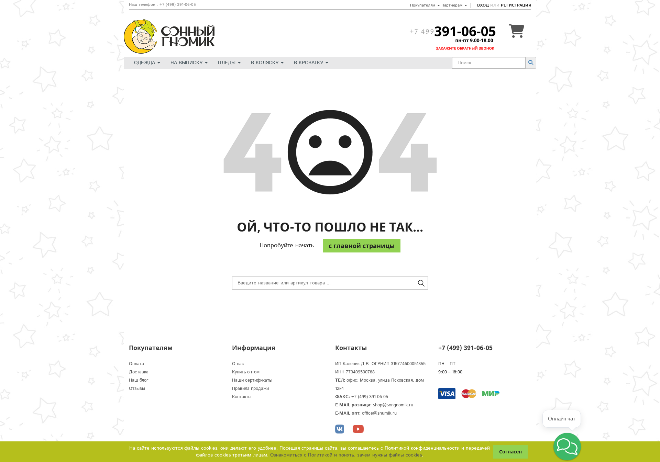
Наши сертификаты (252, 380)
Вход (483, 5)
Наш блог (138, 380)
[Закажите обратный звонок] (453, 31)
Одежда (145, 62)
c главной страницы (362, 245)
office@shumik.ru (379, 413)
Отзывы (137, 388)
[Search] (531, 62)
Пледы (227, 62)
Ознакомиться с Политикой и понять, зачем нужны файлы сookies (346, 455)
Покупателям (423, 5)
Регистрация (516, 5)
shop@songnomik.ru (393, 405)
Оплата (136, 364)
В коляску (265, 62)
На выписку (187, 62)
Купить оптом (246, 372)
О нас (238, 364)
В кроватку (309, 62)
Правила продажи (250, 388)
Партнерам (452, 5)
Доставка (138, 372)
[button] (567, 446)
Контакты (241, 397)
